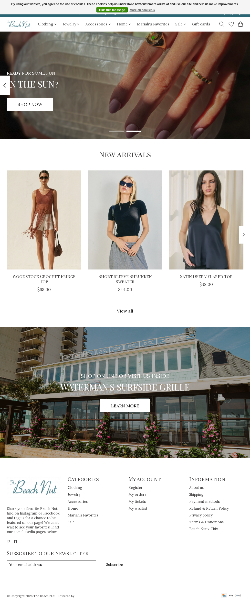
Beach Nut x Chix (203, 529)
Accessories (78, 501)
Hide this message (112, 10)
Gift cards (201, 24)
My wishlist (137, 508)
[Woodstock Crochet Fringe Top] (44, 219)
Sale (71, 522)
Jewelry (74, 494)
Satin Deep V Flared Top (206, 276)
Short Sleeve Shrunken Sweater (125, 278)
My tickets (137, 501)
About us (196, 487)
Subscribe (114, 564)
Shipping (196, 494)
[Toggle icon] (221, 24)
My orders (137, 494)
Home (73, 508)
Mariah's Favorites (153, 24)
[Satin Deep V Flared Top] (206, 219)
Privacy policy (201, 515)
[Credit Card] (224, 596)
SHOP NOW (30, 104)
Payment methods (204, 501)
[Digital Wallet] (235, 596)
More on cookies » (142, 10)
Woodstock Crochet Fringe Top (43, 278)
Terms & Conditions (206, 522)
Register (135, 487)
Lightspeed (83, 596)
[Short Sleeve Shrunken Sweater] (125, 219)
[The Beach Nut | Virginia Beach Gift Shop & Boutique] (19, 24)
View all (125, 311)
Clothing (75, 487)
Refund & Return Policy (209, 508)
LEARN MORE (125, 406)
